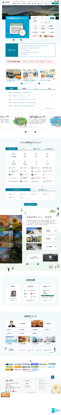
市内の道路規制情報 (24, 54)
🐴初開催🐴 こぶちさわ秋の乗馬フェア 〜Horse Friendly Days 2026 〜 (13, 80)
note (27, 296)
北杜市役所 (22, 333)
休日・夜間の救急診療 (40, 61)
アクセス (42, 381)
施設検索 (43, 32)
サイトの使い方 (43, 385)
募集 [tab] (49, 88)
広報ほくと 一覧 (14, 300)
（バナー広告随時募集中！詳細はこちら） (30, 371)
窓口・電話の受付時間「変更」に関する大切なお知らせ (30, 52)
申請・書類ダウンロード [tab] (43, 189)
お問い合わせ (28, 386)
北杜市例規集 (35, 329)
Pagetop (52, 377)
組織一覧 (27, 383)
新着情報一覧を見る (50, 108)
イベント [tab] (36, 88)
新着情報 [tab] (11, 88)
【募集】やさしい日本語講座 (28, 80)
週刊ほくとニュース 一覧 (48, 300)
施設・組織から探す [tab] (49, 148)
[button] (13, 40)
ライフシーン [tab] (24, 148)
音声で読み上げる (23, 1)
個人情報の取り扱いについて (45, 383)
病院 (41, 22)
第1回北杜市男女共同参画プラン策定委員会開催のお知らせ (22, 92)
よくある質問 (51, 32)
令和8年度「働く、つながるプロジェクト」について (21, 95)
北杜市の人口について (12, 350)
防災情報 (49, 61)
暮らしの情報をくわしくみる (31, 204)
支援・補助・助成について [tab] (18, 189)
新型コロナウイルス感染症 (29, 61)
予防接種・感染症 (46, 22)
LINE (27, 293)
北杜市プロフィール (11, 333)
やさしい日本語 (30, 1)
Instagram (34, 290)
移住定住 (43, 28)
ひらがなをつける (37, 1)
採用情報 (34, 333)
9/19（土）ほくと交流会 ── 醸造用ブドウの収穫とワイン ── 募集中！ (25, 99)
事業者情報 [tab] (24, 88)
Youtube (34, 293)
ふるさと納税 (51, 28)
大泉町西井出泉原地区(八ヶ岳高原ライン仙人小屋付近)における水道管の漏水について (34, 45)
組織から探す (36, 32)
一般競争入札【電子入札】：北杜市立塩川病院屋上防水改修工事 (23, 105)
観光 (35, 28)
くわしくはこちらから (34, 125)
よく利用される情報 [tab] (11, 148)
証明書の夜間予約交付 (44, 80)
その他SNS (34, 296)
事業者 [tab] (36, 148)
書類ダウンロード (48, 329)
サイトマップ (43, 387)
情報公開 (9, 329)
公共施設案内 (22, 329)
